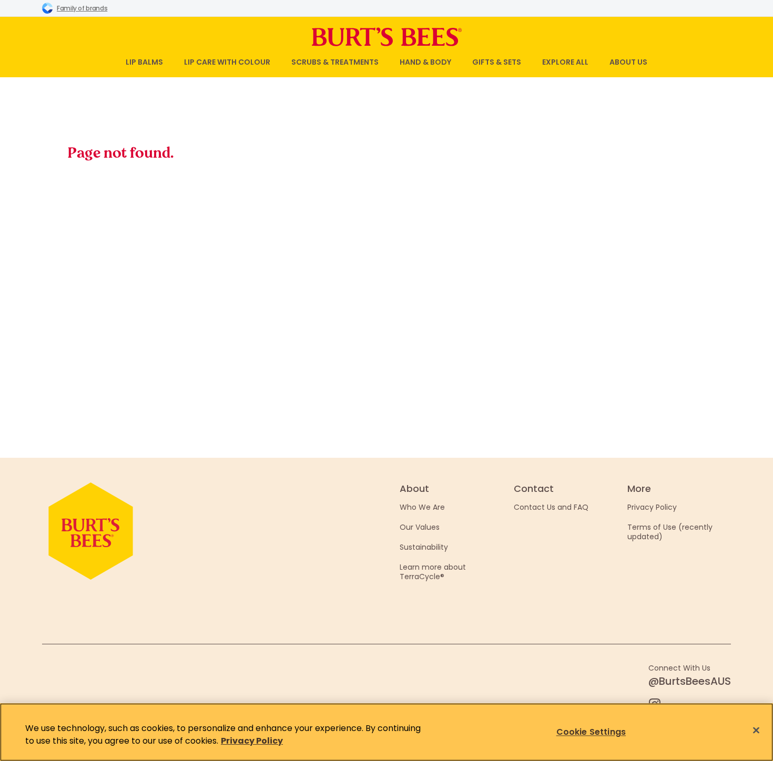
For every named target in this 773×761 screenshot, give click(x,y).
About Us (628, 62)
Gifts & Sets (496, 62)
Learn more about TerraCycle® (433, 572)
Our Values (420, 527)
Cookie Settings (591, 732)
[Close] (756, 730)
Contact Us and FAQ (551, 507)
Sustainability (424, 547)
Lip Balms (144, 62)
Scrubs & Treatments (335, 62)
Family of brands (82, 8)
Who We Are (422, 507)
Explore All (565, 62)
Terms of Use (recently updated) (670, 532)
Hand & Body (425, 62)
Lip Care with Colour (227, 62)
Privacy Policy (652, 507)
